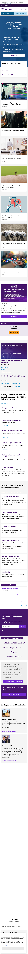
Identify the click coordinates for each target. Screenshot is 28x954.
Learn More (9, 3)
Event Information (7, 348)
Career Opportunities (14, 921)
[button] (14, 5)
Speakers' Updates (5, 367)
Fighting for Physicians (21, 13)
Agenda (3, 369)
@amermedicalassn (20, 753)
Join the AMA (14, 333)
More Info (17, 386)
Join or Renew (17, 9)
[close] (26, 1)
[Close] (24, 935)
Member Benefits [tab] (14, 656)
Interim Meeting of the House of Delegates (11, 361)
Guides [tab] (14, 652)
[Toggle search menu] (22, 9)
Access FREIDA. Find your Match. (12, 681)
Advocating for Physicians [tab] (14, 647)
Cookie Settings (13, 948)
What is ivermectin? (14, 924)
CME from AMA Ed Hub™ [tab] (14, 643)
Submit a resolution (6, 372)
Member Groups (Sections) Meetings (13, 376)
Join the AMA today (14, 694)
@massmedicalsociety (7, 753)
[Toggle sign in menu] (26, 9)
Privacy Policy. (4, 945)
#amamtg (14, 754)
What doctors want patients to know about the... (14, 926)
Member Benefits (7, 13)
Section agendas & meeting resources (10, 383)
